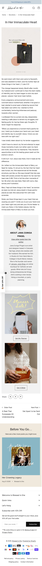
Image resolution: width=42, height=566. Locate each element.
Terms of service (31, 558)
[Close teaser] (6, 273)
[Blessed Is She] (15, 8)
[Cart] (38, 8)
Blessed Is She (16, 541)
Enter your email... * (11, 524)
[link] (10, 397)
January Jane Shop (18, 264)
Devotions (12, 15)
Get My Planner (21, 338)
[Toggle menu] (3, 8)
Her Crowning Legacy (12, 477)
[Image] (21, 314)
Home (4, 15)
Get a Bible (21, 388)
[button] (2, 283)
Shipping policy (13, 562)
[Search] (33, 8)
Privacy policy (19, 558)
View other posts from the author (21, 240)
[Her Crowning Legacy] (21, 456)
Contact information (26, 562)
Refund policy (8, 558)
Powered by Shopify (28, 541)
